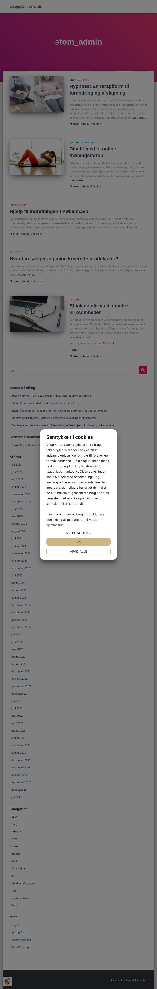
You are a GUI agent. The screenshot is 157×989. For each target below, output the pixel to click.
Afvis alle (78, 551)
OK (78, 542)
